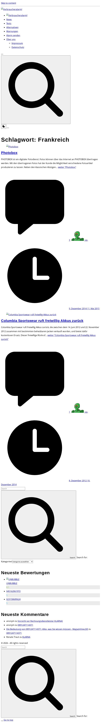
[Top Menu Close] (2, 54)
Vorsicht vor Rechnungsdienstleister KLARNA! (40, 621)
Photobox (9, 153)
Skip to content (8, 3)
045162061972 (13, 591)
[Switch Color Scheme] (3, 126)
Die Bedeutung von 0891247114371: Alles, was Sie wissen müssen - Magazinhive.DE (47, 629)
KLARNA (26, 637)
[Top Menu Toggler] (8, 127)
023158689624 (13, 599)
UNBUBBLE (11, 583)
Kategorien (6, 561)
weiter (67, 167)
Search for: (82, 557)
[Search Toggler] (2, 720)
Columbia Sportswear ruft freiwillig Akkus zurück (42, 321)
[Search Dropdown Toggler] (35, 89)
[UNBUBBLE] (12, 579)
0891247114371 (25, 625)
